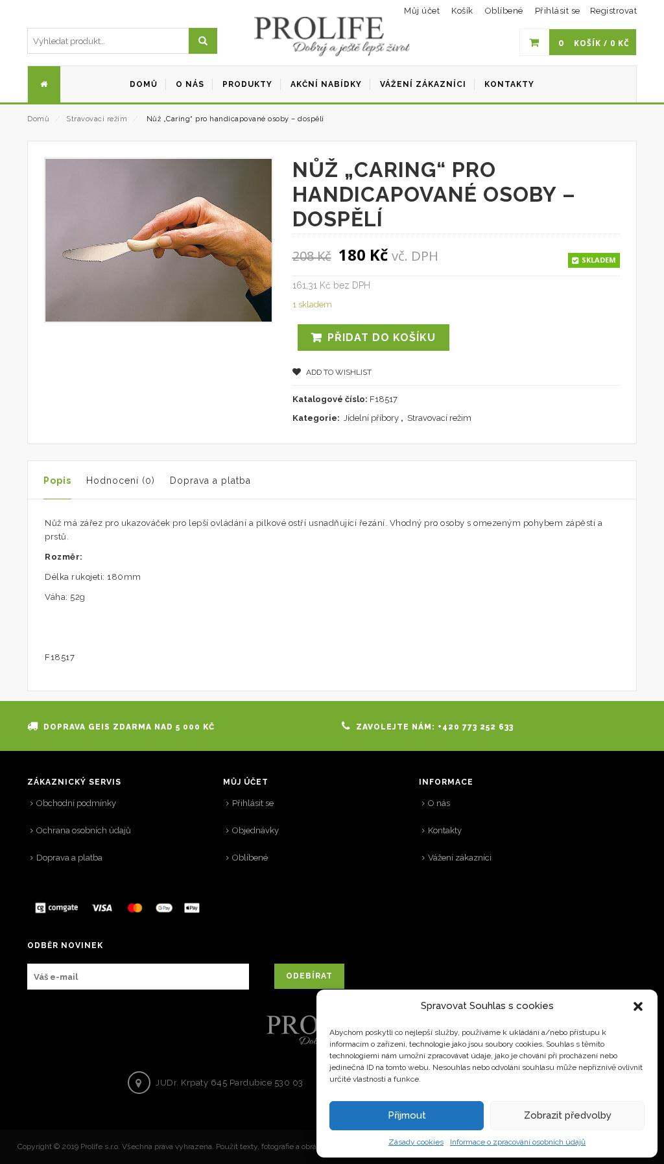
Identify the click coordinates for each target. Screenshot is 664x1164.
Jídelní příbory (371, 418)
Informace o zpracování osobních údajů (518, 1141)
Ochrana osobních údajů (83, 830)
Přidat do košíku (381, 337)
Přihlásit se (557, 11)
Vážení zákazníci (460, 857)
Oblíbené (250, 857)
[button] (638, 1006)
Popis (57, 480)
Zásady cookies (416, 1141)
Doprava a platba (210, 480)
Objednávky (255, 830)
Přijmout (407, 1115)
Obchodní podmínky (76, 803)
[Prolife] (332, 36)
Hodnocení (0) (120, 480)
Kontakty (445, 830)
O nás (439, 803)
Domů (38, 119)
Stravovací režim (96, 119)
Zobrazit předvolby (567, 1115)
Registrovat (613, 11)
